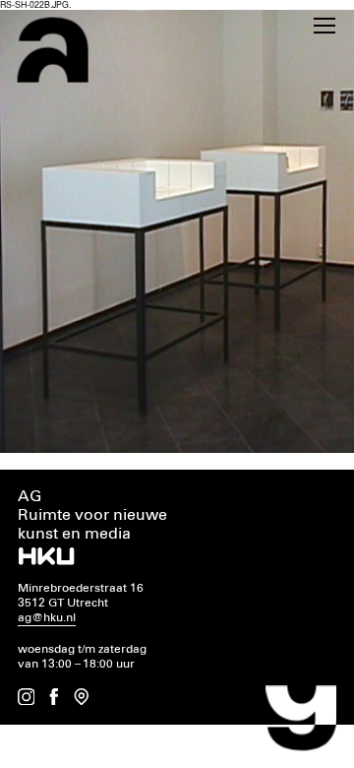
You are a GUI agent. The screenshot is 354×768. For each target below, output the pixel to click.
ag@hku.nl (47, 617)
